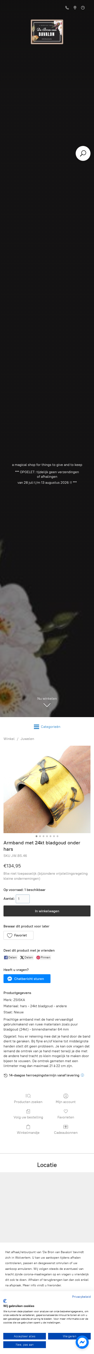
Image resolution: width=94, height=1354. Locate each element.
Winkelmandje (28, 1132)
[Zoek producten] (83, 153)
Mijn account (66, 1102)
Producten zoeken (28, 1102)
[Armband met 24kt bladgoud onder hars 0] (47, 789)
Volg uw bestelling (28, 1117)
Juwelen (27, 739)
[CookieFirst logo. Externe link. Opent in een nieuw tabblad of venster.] (5, 1301)
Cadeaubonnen (66, 1132)
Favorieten (65, 1117)
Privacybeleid (81, 1296)
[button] (18, 935)
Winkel (9, 739)
